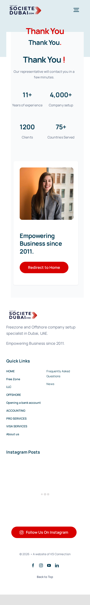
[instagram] (41, 565)
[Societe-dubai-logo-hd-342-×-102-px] (24, 6)
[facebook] (33, 565)
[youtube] (49, 565)
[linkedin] (57, 565)
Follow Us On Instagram (47, 532)
